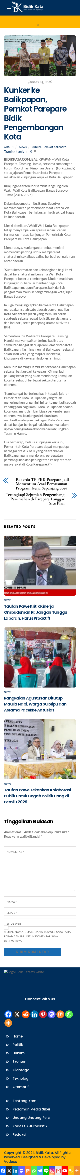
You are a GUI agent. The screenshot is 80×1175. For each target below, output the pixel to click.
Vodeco (10, 1161)
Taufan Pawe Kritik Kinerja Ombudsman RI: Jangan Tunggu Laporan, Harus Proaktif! (35, 612)
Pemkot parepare (54, 147)
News (23, 147)
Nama (12, 902)
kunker (36, 147)
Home (40, 22)
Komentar (15, 851)
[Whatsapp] (69, 1014)
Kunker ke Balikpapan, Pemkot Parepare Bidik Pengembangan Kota (35, 113)
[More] (8, 1023)
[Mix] (60, 1014)
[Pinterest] (43, 1014)
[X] (17, 1014)
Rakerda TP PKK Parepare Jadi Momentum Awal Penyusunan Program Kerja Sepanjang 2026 (42, 484)
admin (9, 147)
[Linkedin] (34, 1014)
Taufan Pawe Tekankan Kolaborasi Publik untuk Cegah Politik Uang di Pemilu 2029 (37, 796)
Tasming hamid (14, 151)
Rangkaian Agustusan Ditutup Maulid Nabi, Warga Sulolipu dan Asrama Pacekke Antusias (35, 704)
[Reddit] (26, 1014)
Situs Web (14, 923)
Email (12, 912)
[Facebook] (8, 1014)
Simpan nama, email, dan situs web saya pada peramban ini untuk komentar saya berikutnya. (37, 936)
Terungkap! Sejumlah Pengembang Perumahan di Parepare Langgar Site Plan (35, 499)
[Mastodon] (52, 1014)
